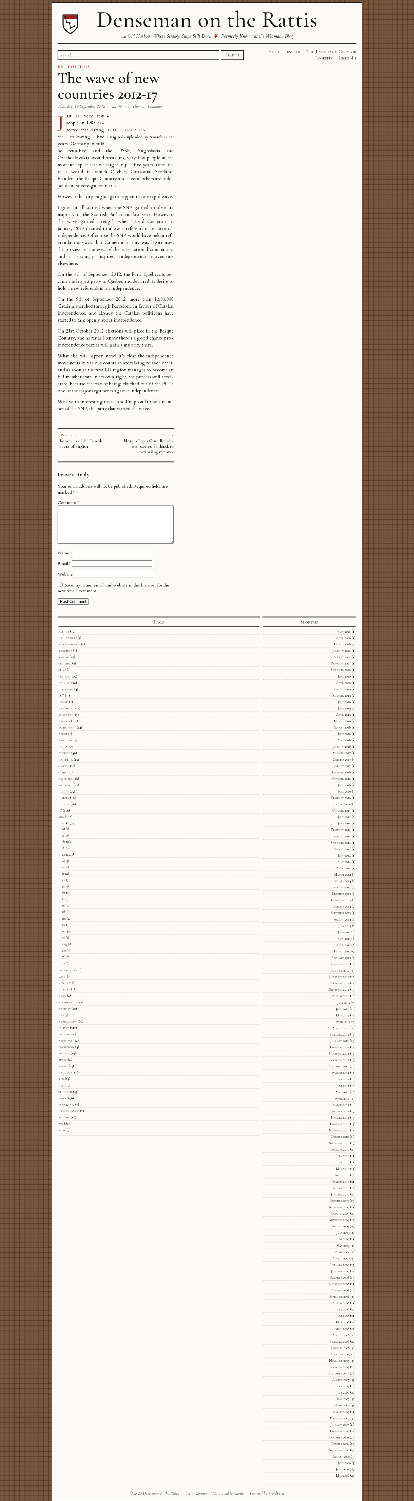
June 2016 (344, 791)
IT (60, 810)
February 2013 (341, 957)
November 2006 (339, 1437)
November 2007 (339, 1360)
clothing (64, 663)
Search (232, 55)
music (62, 995)
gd (63, 880)
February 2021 (341, 663)
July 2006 (344, 1463)
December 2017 (341, 753)
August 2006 (341, 1456)
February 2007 (339, 1418)
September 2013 (341, 913)
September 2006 (339, 1450)
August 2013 (342, 919)
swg (64, 944)
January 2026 (341, 650)
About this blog (285, 51)
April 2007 (342, 1405)
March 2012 (341, 1028)
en (63, 854)
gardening (65, 778)
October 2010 (340, 1136)
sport (61, 1085)
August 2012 (340, 996)
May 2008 (342, 1322)
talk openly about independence (109, 320)
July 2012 (343, 1002)
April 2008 (342, 1329)
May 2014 (344, 862)
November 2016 (340, 772)
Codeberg (324, 58)
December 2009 (339, 1200)
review (62, 1059)
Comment (68, 502)
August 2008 (340, 1303)
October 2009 (340, 1213)
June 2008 (342, 1315)
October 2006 (340, 1444)
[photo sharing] (108, 116)
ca (63, 829)
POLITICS (79, 66)
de (63, 848)
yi (63, 957)
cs (63, 835)
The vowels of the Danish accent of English (80, 443)
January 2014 (341, 887)
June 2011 (342, 1085)
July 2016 (344, 785)
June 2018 (344, 734)
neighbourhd (67, 1002)
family (63, 746)
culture (63, 676)
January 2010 (340, 1194)
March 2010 (340, 1181)
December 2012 (339, 970)
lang (61, 823)
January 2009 (340, 1271)
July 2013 (344, 926)
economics (65, 708)
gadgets (63, 766)
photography (67, 1021)
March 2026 (342, 644)
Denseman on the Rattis (207, 19)
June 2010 (342, 1162)
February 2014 (341, 881)
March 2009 (341, 1258)
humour (64, 804)
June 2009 (342, 1239)
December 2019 (341, 695)
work (61, 1130)
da (63, 842)
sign (61, 1079)
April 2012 (343, 1021)
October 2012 (340, 983)
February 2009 (339, 1265)
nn (64, 918)
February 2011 (339, 1111)
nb (63, 912)
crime (62, 670)
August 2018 (342, 727)
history (63, 798)
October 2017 (342, 759)
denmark (64, 683)
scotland (65, 1072)
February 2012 (339, 1034)
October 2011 (340, 1060)
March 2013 (342, 951)
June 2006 (342, 1469)
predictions (66, 1034)
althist (63, 631)
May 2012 (342, 1015)
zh (63, 963)
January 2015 (341, 836)
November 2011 (339, 1053)
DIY (61, 695)
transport (65, 1092)
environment (67, 727)
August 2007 (340, 1380)
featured (64, 753)
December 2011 (339, 1047)
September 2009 (339, 1220)
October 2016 (341, 778)
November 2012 (339, 977)
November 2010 (339, 1130)
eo (63, 861)
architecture (67, 638)
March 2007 (340, 1412)
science (63, 1066)
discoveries (65, 689)
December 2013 (341, 893)
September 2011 (339, 1066)
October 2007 (340, 1367)
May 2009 (342, 1245)
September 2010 (339, 1143)
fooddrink (65, 759)
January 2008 (340, 1348)
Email (64, 563)
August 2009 (340, 1226)
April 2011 (342, 1098)
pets (61, 1015)
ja (63, 886)
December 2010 (339, 1124)
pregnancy (65, 1040)
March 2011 (340, 1105)
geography (65, 785)
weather (64, 1117)
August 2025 (342, 657)
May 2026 (344, 631)
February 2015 (341, 829)
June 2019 (344, 708)
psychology (66, 1047)
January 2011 (340, 1117)
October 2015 (341, 810)
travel (62, 1098)
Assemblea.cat (161, 137)
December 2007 (340, 1354)
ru (63, 925)
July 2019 (344, 702)
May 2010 (342, 1169)
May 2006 (342, 1475)
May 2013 (344, 938)
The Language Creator (331, 51)
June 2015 (344, 823)
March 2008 (341, 1335)
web (60, 1123)
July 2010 (342, 1156)
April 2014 (343, 868)
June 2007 (342, 1392)
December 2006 (339, 1431)
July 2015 (344, 817)
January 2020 (341, 689)
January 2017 (341, 766)
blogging (64, 650)
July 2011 (342, 1079)
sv (63, 937)
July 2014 (344, 855)
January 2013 (340, 964)
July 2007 (342, 1386)
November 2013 (341, 900)
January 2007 (339, 1424)
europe (62, 734)
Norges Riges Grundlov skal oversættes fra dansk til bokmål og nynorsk (149, 446)
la (63, 899)
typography (66, 1104)
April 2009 (342, 1252)
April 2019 (343, 714)
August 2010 (340, 1149)
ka (63, 893)
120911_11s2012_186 (126, 130)
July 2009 (342, 1232)
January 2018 (341, 746)
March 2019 (342, 721)
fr (63, 873)
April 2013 (343, 945)
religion (64, 1053)
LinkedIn (347, 58)
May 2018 (344, 740)
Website (65, 574)
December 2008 (339, 1277)
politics (63, 1028)
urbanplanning (68, 1111)
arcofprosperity (69, 644)
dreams (63, 702)
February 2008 (339, 1341)
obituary (64, 1008)
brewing (63, 657)
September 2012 (339, 989)
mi (63, 905)
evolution (65, 740)
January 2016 (341, 804)
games (62, 772)
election (64, 721)
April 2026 (343, 638)
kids (61, 817)
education (65, 714)
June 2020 (344, 676)
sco (64, 931)
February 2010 (339, 1188)
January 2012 (339, 1041)
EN (61, 66)
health (63, 791)
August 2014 (342, 849)
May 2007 (342, 1399)
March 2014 (342, 874)
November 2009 (339, 1207)
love (61, 976)
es (63, 867)
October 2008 (340, 1290)
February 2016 (341, 798)
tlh (64, 950)
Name (65, 553)
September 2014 (341, 842)
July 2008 (342, 1309)
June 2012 (342, 1009)
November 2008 (339, 1284)
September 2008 (339, 1296)
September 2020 (341, 670)
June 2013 (344, 932)
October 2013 (342, 906)
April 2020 (343, 683)
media (62, 983)
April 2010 (342, 1175)
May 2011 (342, 1092)
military (64, 989)
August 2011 (340, 1072)
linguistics (65, 970)
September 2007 (339, 1373)
